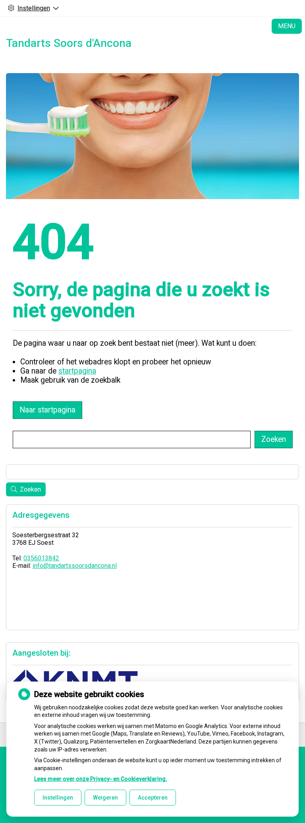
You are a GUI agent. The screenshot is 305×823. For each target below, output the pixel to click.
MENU (286, 26)
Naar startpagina (47, 409)
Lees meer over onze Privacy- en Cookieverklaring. (100, 779)
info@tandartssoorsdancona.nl (75, 565)
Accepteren (153, 797)
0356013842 (41, 558)
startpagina (77, 371)
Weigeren (105, 797)
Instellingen (57, 797)
